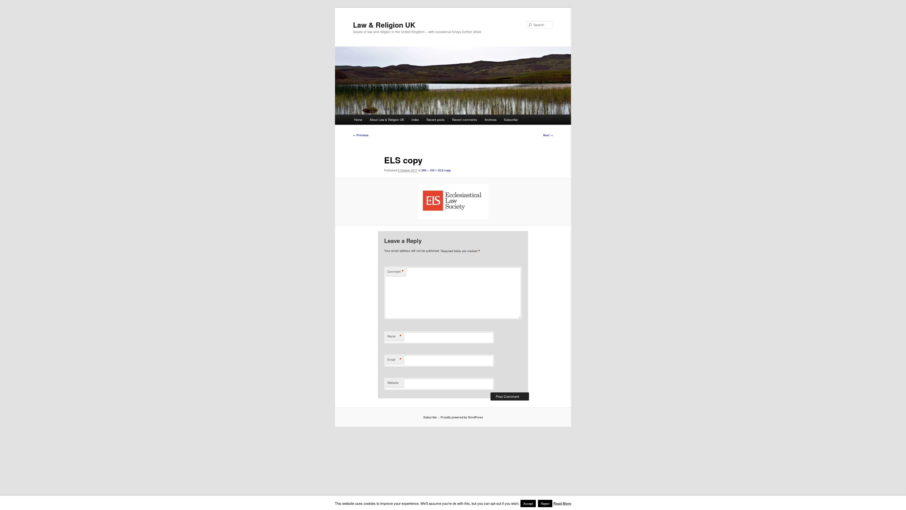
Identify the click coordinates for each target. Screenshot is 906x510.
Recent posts (436, 119)
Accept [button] (528, 503)
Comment (395, 271)
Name (394, 336)
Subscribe (511, 119)
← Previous (361, 135)
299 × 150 (427, 170)
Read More (562, 503)
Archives (491, 119)
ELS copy (444, 170)
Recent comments (464, 119)
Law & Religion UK (384, 25)
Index (415, 119)
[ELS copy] (453, 201)
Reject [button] (545, 503)
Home (358, 119)
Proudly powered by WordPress (461, 417)
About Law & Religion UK (387, 119)
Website (392, 382)
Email (394, 359)
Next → (548, 135)
